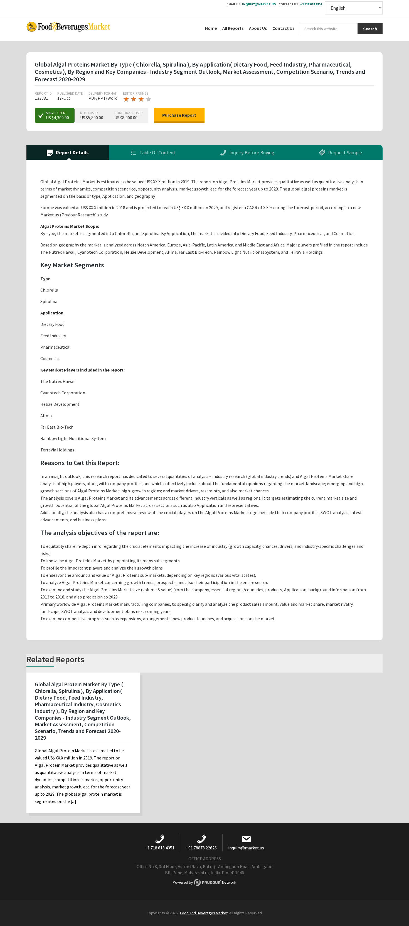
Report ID (43, 93)
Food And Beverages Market (204, 912)
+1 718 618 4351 (311, 4)
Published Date (70, 93)
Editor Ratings (135, 93)
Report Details (71, 152)
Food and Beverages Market (68, 29)
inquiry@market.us (259, 4)
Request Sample (344, 152)
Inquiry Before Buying (251, 152)
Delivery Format (102, 93)
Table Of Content (156, 152)
